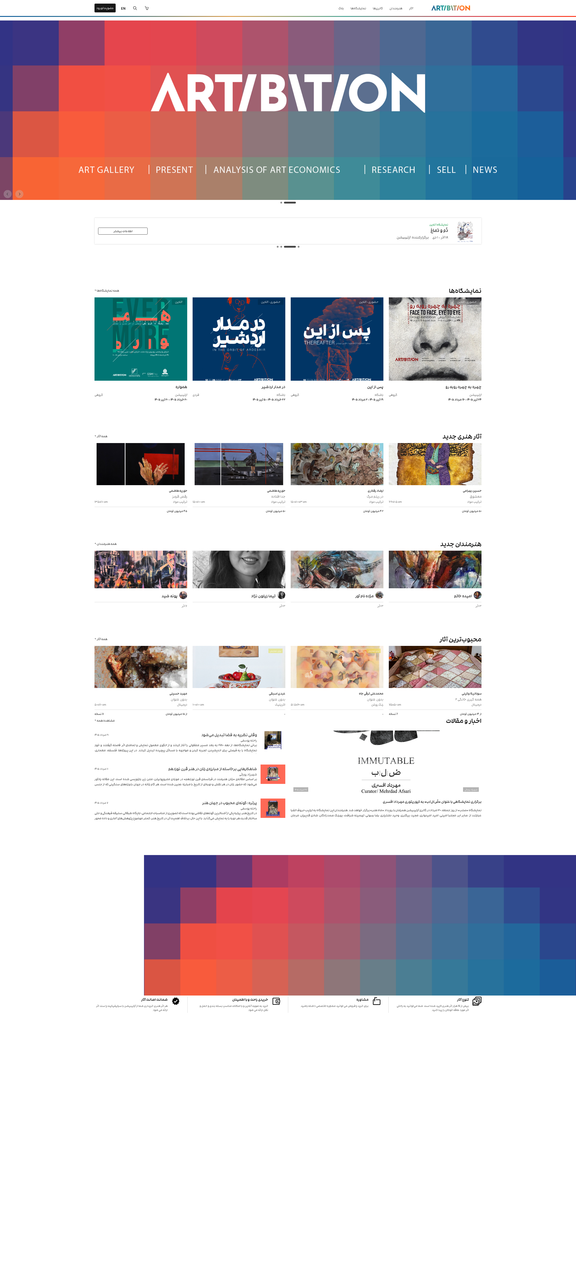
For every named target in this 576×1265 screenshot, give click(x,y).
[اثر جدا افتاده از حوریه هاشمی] (239, 464)
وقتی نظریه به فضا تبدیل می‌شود (229, 735)
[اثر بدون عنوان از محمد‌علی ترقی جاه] (337, 667)
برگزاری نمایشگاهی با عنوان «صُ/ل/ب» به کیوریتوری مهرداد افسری (432, 801)
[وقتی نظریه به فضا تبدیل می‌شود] (273, 746)
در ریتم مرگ (375, 496)
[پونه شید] (140, 570)
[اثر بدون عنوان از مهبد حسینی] (140, 667)
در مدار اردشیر (273, 386)
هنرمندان (395, 8)
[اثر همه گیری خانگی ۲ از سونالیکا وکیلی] (435, 667)
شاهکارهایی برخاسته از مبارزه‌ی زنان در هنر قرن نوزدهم (212, 769)
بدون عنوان (375, 699)
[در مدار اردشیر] (239, 379)
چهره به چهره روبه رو (464, 386)
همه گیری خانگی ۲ (468, 699)
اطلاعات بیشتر (123, 231)
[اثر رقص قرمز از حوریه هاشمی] (140, 464)
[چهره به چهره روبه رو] (435, 379)
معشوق (476, 496)
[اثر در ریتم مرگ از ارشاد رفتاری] (337, 464)
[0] (147, 8)
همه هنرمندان (107, 543)
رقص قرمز (179, 496)
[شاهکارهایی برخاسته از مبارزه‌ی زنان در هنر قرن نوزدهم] (273, 780)
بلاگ (341, 8)
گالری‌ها (378, 8)
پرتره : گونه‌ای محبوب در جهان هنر (229, 803)
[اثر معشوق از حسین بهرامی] (435, 464)
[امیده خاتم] (435, 570)
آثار (411, 8)
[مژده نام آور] (337, 570)
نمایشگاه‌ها (358, 8)
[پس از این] (337, 379)
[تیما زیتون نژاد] (239, 570)
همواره (181, 386)
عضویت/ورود (105, 7)
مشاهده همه (106, 720)
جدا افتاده (278, 496)
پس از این (375, 386)
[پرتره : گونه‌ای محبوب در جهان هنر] (273, 814)
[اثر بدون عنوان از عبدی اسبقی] (239, 667)
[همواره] (140, 379)
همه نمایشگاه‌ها (108, 290)
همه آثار (102, 436)
